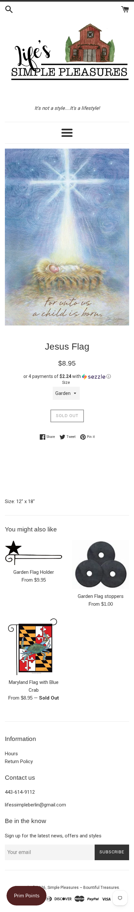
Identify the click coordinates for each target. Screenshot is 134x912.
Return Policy (19, 761)
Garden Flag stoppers (101, 596)
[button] (67, 376)
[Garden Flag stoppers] (100, 564)
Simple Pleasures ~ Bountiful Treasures (83, 887)
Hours (11, 754)
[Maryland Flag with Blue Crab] (33, 646)
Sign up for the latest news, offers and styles (53, 836)
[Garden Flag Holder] (33, 552)
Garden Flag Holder (33, 572)
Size (66, 382)
